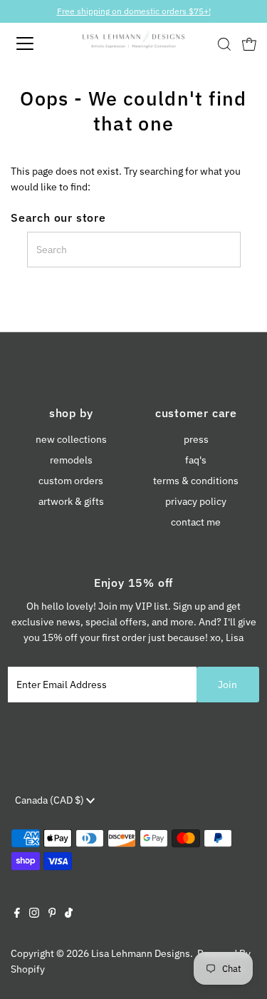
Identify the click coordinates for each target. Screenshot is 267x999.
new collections (71, 439)
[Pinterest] (52, 914)
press (196, 439)
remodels (71, 460)
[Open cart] (249, 43)
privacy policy (195, 501)
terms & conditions (196, 480)
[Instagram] (34, 914)
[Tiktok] (68, 914)
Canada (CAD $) (50, 800)
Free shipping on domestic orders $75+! (134, 11)
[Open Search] (224, 44)
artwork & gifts (71, 501)
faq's (195, 460)
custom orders (70, 480)
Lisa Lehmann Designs (140, 953)
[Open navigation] (37, 43)
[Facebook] (17, 914)
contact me (196, 522)
